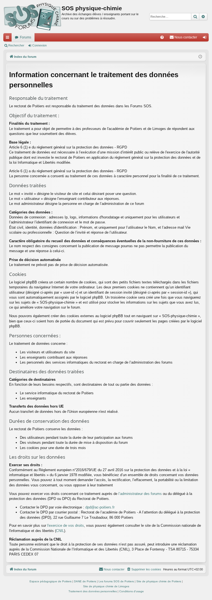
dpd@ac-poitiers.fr (100, 507)
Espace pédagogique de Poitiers (50, 581)
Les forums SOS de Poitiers (116, 581)
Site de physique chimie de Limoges (106, 586)
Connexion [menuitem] (206, 38)
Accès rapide (9, 38)
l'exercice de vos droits (65, 525)
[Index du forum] (32, 16)
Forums (25, 37)
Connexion (39, 45)
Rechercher (16, 45)
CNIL (60, 531)
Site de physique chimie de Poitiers (158, 581)
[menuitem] (162, 37)
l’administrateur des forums (140, 494)
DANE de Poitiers (85, 581)
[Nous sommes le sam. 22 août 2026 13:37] (200, 57)
